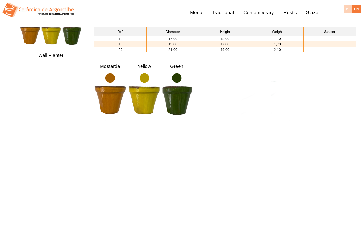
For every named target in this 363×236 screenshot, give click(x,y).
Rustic (290, 12)
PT (348, 9)
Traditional (223, 12)
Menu (196, 12)
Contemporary (258, 12)
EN (356, 9)
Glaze (312, 12)
